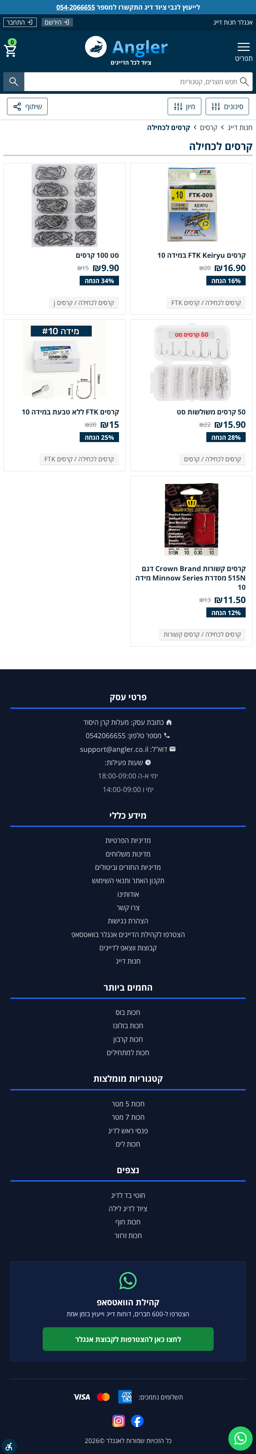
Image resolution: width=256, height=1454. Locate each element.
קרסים (208, 127)
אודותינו (128, 894)
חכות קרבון (128, 1039)
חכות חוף (128, 1221)
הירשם (53, 22)
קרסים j (63, 302)
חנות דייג (240, 127)
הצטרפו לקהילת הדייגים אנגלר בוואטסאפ (128, 934)
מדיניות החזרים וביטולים (128, 867)
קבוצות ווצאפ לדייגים (128, 947)
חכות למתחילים (128, 1052)
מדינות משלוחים (128, 854)
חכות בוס (128, 1012)
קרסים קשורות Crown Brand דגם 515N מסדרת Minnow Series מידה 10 (190, 578)
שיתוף (33, 106)
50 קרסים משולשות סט (211, 411)
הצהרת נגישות (128, 920)
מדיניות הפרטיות (128, 840)
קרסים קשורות (182, 634)
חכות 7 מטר (128, 1117)
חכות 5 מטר (128, 1103)
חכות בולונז (128, 1025)
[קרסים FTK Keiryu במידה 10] (191, 205)
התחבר (16, 22)
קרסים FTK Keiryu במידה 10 (201, 255)
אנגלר (113, 1440)
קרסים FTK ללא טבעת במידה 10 (70, 411)
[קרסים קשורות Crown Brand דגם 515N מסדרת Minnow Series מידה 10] (191, 519)
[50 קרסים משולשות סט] (191, 362)
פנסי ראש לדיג (128, 1130)
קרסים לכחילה (168, 127)
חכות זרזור (128, 1235)
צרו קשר (128, 907)
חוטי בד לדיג (128, 1195)
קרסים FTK (185, 302)
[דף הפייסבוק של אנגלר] (137, 1421)
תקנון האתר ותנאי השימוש (128, 880)
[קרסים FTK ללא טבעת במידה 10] (64, 362)
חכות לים (128, 1144)
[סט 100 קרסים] (64, 205)
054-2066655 (75, 7)
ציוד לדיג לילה (128, 1208)
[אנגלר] (126, 51)
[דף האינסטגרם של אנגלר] (118, 1421)
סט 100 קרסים (97, 255)
